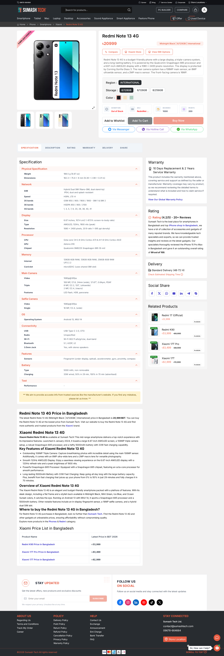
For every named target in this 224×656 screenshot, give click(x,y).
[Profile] (204, 10)
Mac (46, 18)
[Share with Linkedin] (181, 293)
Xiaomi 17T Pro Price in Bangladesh (40, 552)
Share (124, 148)
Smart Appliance (126, 18)
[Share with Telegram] (188, 293)
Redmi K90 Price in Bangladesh (38, 544)
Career (143, 2)
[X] (160, 602)
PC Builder (164, 10)
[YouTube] (144, 602)
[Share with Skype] (196, 293)
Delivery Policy (60, 620)
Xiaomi (69, 425)
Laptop (56, 18)
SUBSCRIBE (98, 598)
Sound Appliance (103, 18)
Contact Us (95, 620)
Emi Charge (95, 631)
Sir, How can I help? (200, 648)
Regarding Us (23, 620)
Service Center (166, 2)
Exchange (95, 624)
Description (52, 148)
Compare (182, 10)
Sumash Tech (95, 514)
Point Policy (59, 624)
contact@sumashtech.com (178, 626)
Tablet (37, 18)
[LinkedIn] (136, 602)
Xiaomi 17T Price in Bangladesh (38, 559)
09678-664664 (172, 630)
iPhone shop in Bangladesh (183, 225)
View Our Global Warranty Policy (165, 199)
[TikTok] (152, 602)
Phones (53, 521)
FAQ (92, 639)
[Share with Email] (174, 293)
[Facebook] (120, 602)
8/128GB (142, 90)
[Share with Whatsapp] (166, 293)
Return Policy (60, 628)
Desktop (68, 18)
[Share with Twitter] (159, 293)
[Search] (129, 10)
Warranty (89, 148)
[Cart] (195, 10)
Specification (29, 147)
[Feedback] (217, 637)
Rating (71, 148)
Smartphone (23, 18)
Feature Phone (147, 18)
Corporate (181, 2)
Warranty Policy (61, 643)
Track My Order (25, 628)
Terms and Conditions (28, 624)
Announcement (97, 628)
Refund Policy (60, 631)
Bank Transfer (97, 635)
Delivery (107, 148)
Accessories (84, 18)
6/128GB (126, 90)
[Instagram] (128, 602)
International (130, 82)
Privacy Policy (60, 639)
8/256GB (158, 90)
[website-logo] (32, 9)
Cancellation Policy (62, 635)
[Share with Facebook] (152, 293)
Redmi (62, 521)
